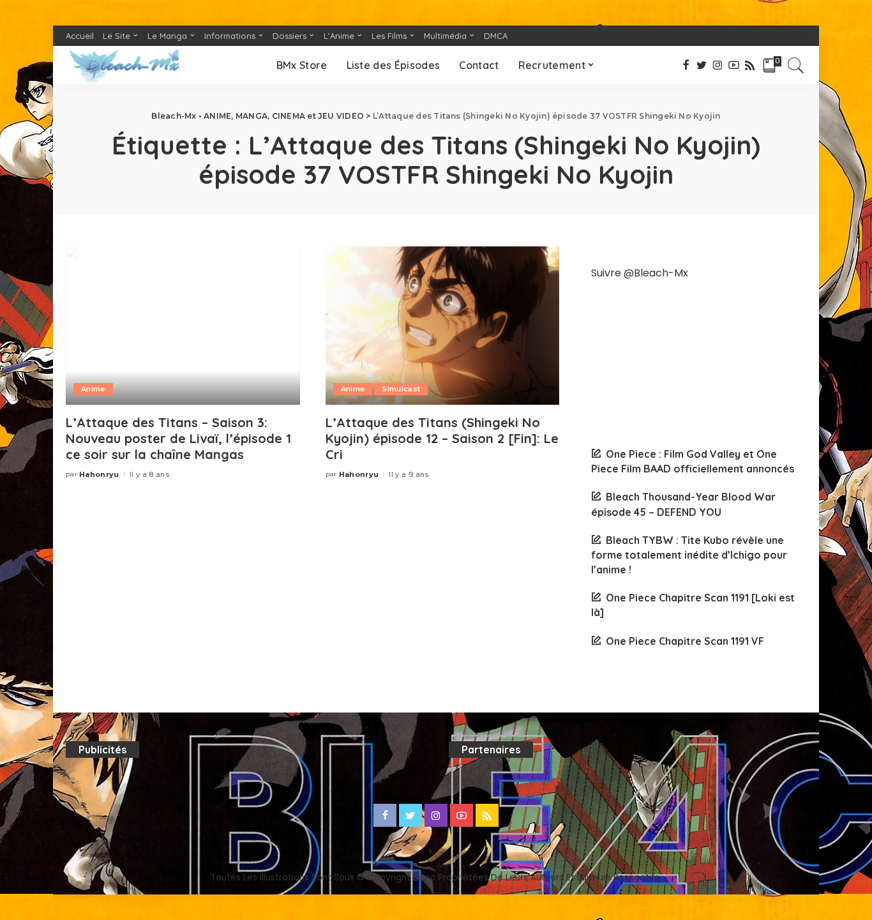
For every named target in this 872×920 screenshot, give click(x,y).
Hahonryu (99, 474)
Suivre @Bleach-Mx (639, 273)
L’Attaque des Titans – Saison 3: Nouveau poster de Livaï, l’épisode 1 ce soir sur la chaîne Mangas (178, 438)
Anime (93, 388)
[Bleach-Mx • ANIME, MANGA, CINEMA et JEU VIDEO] (124, 65)
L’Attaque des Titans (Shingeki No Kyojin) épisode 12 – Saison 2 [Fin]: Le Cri (442, 438)
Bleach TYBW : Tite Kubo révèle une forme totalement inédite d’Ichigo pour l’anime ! (689, 555)
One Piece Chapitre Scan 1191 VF (685, 641)
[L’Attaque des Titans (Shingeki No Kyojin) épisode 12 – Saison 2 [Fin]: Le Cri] (443, 325)
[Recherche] (796, 65)
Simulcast (401, 388)
